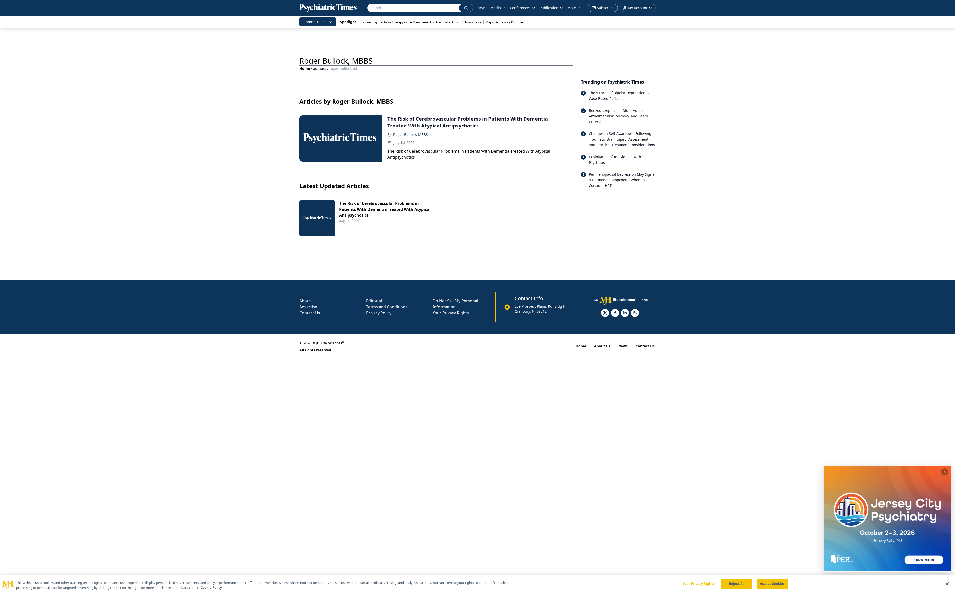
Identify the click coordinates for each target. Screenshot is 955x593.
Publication (549, 7)
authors (319, 68)
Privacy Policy (378, 313)
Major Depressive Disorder (504, 22)
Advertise (308, 307)
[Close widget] (944, 471)
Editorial (374, 301)
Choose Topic (314, 21)
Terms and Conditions (386, 307)
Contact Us (309, 313)
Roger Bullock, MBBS (410, 134)
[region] (477, 584)
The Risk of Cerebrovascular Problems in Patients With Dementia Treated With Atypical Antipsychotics (384, 209)
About (305, 301)
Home (304, 68)
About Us (602, 346)
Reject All (737, 583)
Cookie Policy (211, 587)
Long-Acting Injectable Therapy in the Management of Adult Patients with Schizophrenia (420, 22)
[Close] (947, 583)
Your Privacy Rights (451, 313)
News (481, 7)
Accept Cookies (772, 583)
